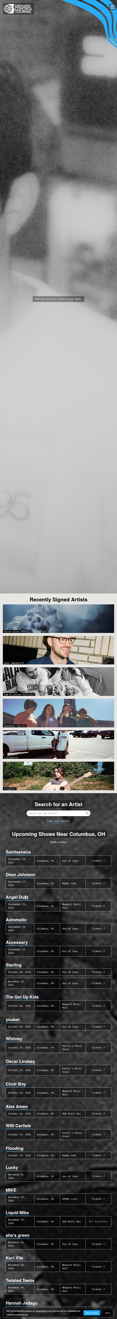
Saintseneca (18, 852)
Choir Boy (16, 1084)
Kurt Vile (14, 1258)
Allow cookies (92, 1312)
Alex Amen (17, 1106)
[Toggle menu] (112, 7)
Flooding (14, 1148)
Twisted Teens (20, 1280)
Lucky (12, 1167)
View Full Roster (58, 820)
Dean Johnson (20, 874)
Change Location (58, 842)
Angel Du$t (17, 897)
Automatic (16, 919)
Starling (14, 965)
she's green (17, 1235)
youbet (13, 1019)
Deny (107, 1312)
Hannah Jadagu (22, 1303)
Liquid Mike (17, 1212)
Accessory (17, 942)
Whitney (14, 1038)
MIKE (11, 1190)
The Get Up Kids (22, 997)
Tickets (97, 860)
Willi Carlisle (18, 1125)
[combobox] (58, 813)
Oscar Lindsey (20, 1061)
